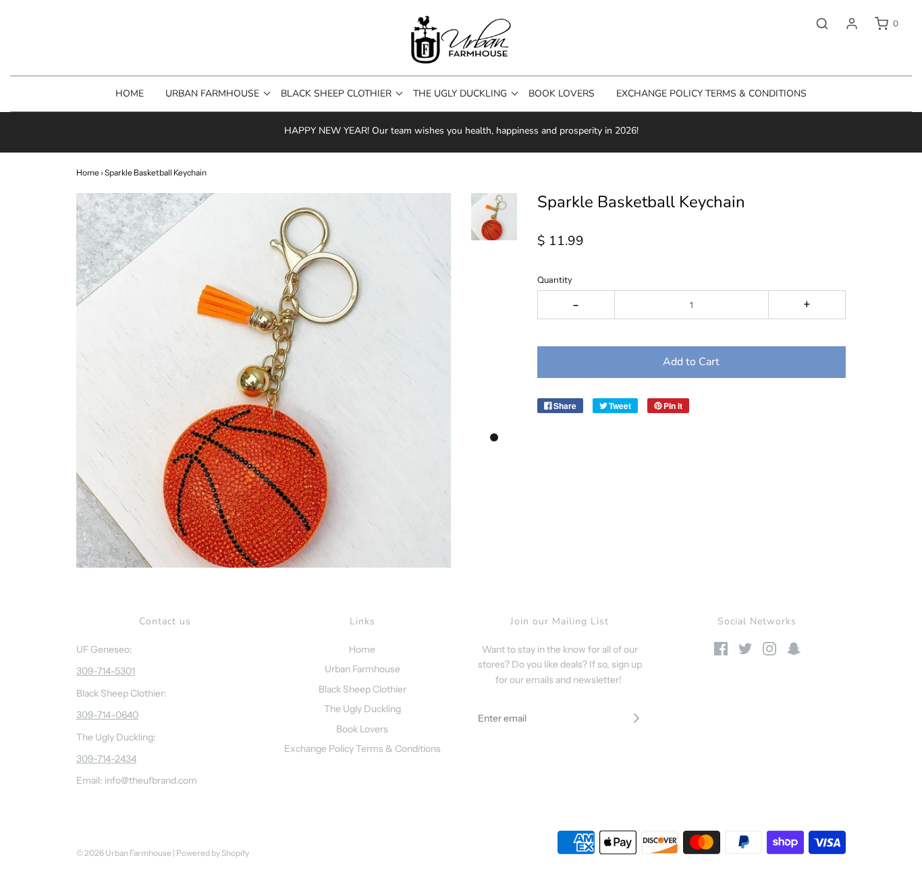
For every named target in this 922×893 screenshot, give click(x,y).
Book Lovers (561, 93)
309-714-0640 (107, 715)
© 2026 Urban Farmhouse (124, 853)
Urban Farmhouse (362, 669)
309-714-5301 (105, 671)
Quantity (554, 280)
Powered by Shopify (212, 853)
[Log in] (845, 23)
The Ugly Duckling (362, 709)
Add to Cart (691, 361)
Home (129, 93)
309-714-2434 (106, 759)
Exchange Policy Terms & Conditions (711, 93)
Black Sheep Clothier (362, 689)
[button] (494, 216)
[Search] (815, 23)
